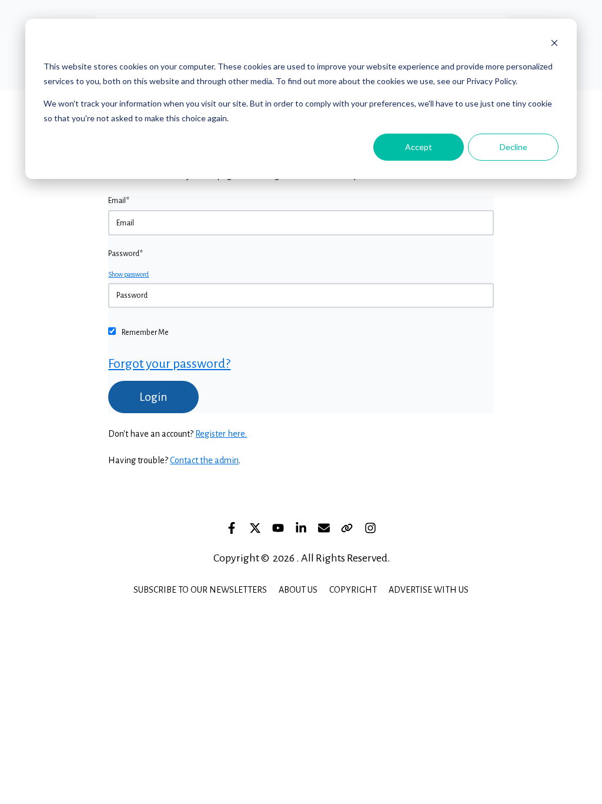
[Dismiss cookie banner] (554, 44)
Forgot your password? (169, 364)
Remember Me (145, 332)
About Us (298, 589)
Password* (125, 254)
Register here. (221, 433)
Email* (118, 201)
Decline (513, 147)
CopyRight (353, 589)
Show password (128, 274)
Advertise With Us (429, 589)
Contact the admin (204, 460)
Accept (418, 147)
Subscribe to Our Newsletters (200, 589)
